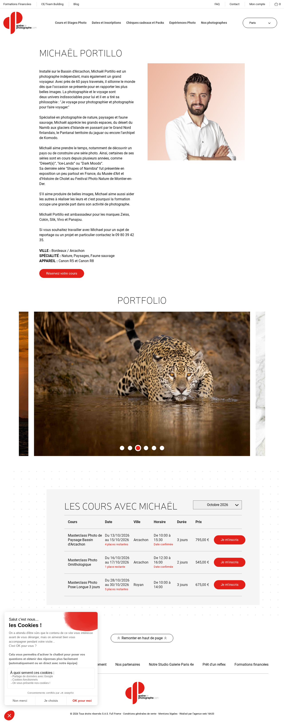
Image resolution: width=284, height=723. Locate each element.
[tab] (122, 448)
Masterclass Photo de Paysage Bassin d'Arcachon (85, 539)
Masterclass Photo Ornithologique (82, 562)
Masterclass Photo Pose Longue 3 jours (84, 584)
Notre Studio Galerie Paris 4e (171, 664)
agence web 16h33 (204, 713)
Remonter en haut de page (142, 638)
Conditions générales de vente (139, 713)
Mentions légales (168, 713)
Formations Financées (17, 4)
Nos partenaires (127, 664)
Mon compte (257, 4)
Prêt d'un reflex (214, 664)
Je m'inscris (230, 540)
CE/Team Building (52, 4)
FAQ (217, 4)
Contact (234, 4)
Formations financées (251, 664)
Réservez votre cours (61, 273)
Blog (76, 4)
